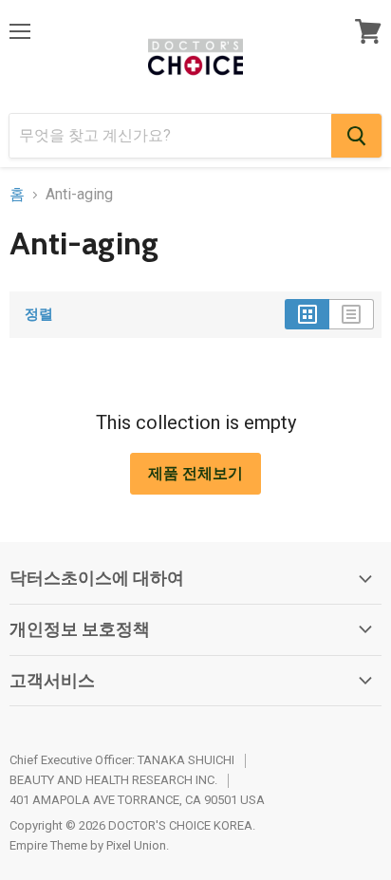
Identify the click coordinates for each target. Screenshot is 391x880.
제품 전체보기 (195, 473)
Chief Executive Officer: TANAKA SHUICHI (121, 760)
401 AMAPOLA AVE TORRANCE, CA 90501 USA (137, 800)
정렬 (39, 315)
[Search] (356, 136)
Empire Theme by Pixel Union (87, 845)
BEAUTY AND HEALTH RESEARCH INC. (113, 780)
